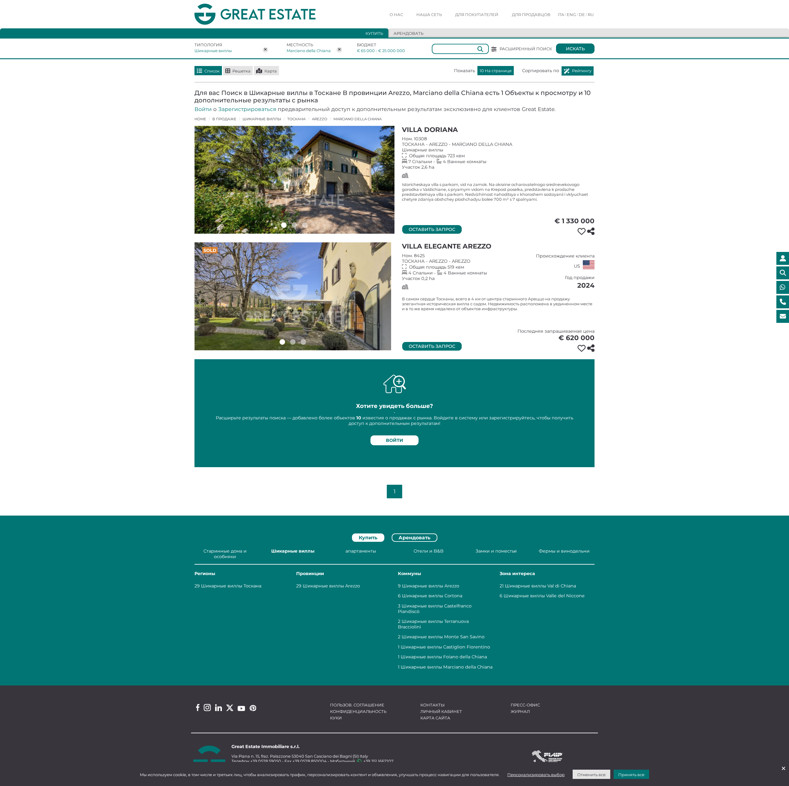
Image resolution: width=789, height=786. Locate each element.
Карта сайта (435, 717)
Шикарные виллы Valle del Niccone (544, 596)
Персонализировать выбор (536, 774)
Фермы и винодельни (564, 551)
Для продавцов (531, 14)
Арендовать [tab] (408, 33)
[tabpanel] (394, 610)
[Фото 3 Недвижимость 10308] (305, 225)
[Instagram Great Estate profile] (207, 707)
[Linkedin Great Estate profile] (218, 708)
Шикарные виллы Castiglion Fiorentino (445, 647)
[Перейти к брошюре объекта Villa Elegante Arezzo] (292, 296)
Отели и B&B (429, 551)
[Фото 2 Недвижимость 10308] (294, 225)
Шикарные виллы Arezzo (331, 586)
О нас (396, 14)
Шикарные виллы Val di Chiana (540, 586)
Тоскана (296, 119)
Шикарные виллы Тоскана (231, 586)
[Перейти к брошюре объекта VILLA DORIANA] (294, 180)
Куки (336, 717)
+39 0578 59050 (265, 761)
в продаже (224, 119)
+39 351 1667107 (378, 761)
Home (200, 119)
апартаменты (360, 551)
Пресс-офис (525, 704)
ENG (571, 14)
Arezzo (319, 119)
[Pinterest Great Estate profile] (253, 708)
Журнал (520, 711)
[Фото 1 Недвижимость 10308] (284, 225)
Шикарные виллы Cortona (432, 596)
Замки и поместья (496, 551)
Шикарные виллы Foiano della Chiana (444, 657)
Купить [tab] (374, 33)
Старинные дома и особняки (225, 553)
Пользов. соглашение (357, 704)
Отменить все (591, 774)
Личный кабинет (441, 711)
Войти (203, 109)
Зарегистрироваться (247, 109)
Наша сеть (429, 14)
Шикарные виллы (213, 50)
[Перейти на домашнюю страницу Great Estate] (267, 14)
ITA (561, 14)
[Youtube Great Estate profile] (241, 708)
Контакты (432, 704)
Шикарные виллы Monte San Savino (443, 637)
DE (582, 14)
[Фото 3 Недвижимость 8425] (303, 342)
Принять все (631, 774)
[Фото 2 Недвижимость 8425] (293, 342)
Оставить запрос (432, 229)
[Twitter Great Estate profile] (230, 708)
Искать (575, 48)
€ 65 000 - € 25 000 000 (377, 50)
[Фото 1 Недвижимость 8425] (282, 342)
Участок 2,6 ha (498, 153)
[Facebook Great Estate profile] (197, 707)
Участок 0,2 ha (498, 267)
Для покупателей (476, 14)
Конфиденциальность (358, 711)
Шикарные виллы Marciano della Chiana (447, 667)
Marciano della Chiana (309, 50)
